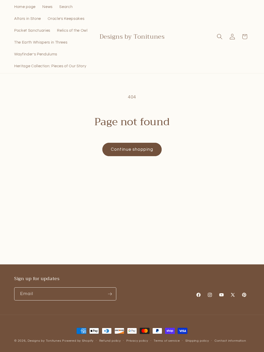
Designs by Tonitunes (44, 340)
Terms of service (167, 340)
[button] (219, 36)
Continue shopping (132, 149)
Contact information (230, 340)
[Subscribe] (110, 294)
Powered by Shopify (78, 340)
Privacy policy (137, 340)
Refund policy (110, 340)
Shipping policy (197, 340)
